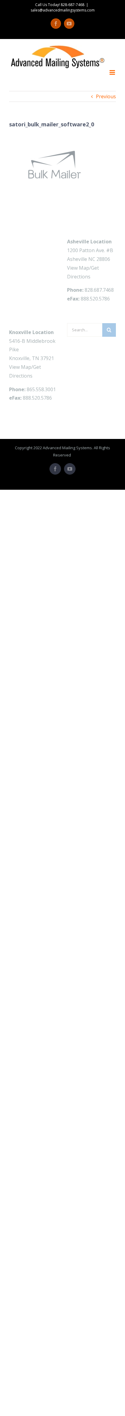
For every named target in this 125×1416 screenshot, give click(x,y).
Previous (106, 96)
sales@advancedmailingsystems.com (63, 10)
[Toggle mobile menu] (113, 72)
